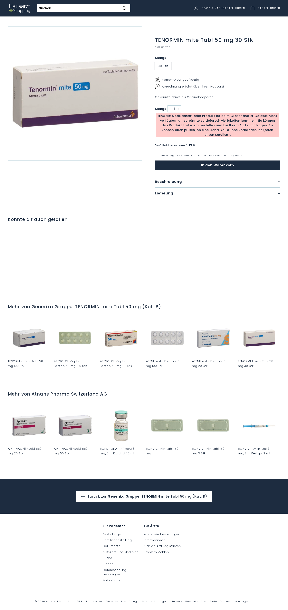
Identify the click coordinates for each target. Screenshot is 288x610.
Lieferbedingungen (154, 601)
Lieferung (164, 193)
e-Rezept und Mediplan (121, 552)
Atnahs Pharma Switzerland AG (69, 394)
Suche (107, 558)
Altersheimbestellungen (162, 534)
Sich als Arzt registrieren (162, 546)
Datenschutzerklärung (121, 601)
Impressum (94, 601)
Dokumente (111, 546)
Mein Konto (111, 580)
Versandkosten (186, 155)
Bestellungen (113, 534)
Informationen (155, 540)
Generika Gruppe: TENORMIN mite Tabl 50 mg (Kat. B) (96, 307)
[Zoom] (75, 93)
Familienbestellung (117, 540)
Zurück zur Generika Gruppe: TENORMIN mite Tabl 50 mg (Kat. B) (147, 496)
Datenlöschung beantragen (114, 572)
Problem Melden (156, 552)
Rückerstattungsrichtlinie (189, 601)
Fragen (108, 564)
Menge (161, 58)
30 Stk (163, 66)
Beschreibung (168, 181)
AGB (79, 601)
